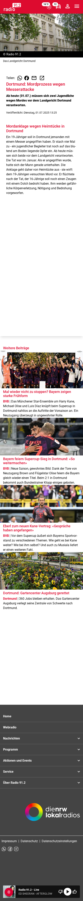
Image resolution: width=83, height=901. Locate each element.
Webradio (9, 727)
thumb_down (60, 891)
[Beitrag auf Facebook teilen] (26, 78)
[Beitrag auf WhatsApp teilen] (19, 78)
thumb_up (74, 891)
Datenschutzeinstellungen (59, 841)
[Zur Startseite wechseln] (12, 7)
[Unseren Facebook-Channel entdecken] (10, 849)
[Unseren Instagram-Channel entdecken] (16, 849)
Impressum (9, 841)
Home (7, 716)
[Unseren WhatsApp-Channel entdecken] (4, 849)
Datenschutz (29, 841)
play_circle (67, 891)
